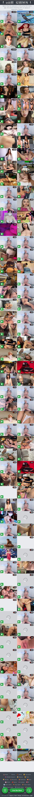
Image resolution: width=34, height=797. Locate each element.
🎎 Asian (5, 774)
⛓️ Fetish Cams (19, 787)
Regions (12, 795)
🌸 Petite (7, 782)
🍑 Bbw (29, 779)
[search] (29, 790)
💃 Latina (19, 774)
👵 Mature (20, 777)
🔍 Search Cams (26, 792)
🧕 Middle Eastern (10, 777)
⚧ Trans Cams (26, 784)
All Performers (25, 795)
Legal (31, 795)
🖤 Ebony (12, 774)
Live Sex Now (17, 790)
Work (15, 795)
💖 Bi (27, 782)
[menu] (5, 790)
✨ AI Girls (28, 787)
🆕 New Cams (7, 784)
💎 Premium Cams (8, 787)
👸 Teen (26, 777)
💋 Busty (14, 782)
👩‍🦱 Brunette (13, 779)
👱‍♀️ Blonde (6, 779)
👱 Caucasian (27, 774)
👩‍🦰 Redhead (22, 779)
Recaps (19, 795)
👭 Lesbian (21, 782)
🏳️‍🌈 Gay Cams (16, 784)
